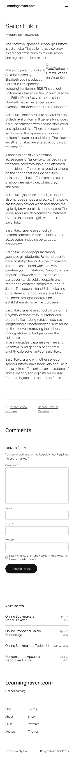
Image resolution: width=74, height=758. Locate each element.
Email (9, 524)
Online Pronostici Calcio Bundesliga (23, 632)
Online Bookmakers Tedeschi (27, 645)
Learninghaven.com (20, 5)
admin (20, 34)
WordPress (63, 751)
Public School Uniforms (16, 409)
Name (9, 508)
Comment (11, 465)
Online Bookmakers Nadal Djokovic (19, 618)
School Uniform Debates (48, 409)
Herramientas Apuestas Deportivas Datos (23, 658)
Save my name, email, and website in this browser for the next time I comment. (38, 557)
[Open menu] (66, 6)
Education (33, 34)
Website (9, 540)
